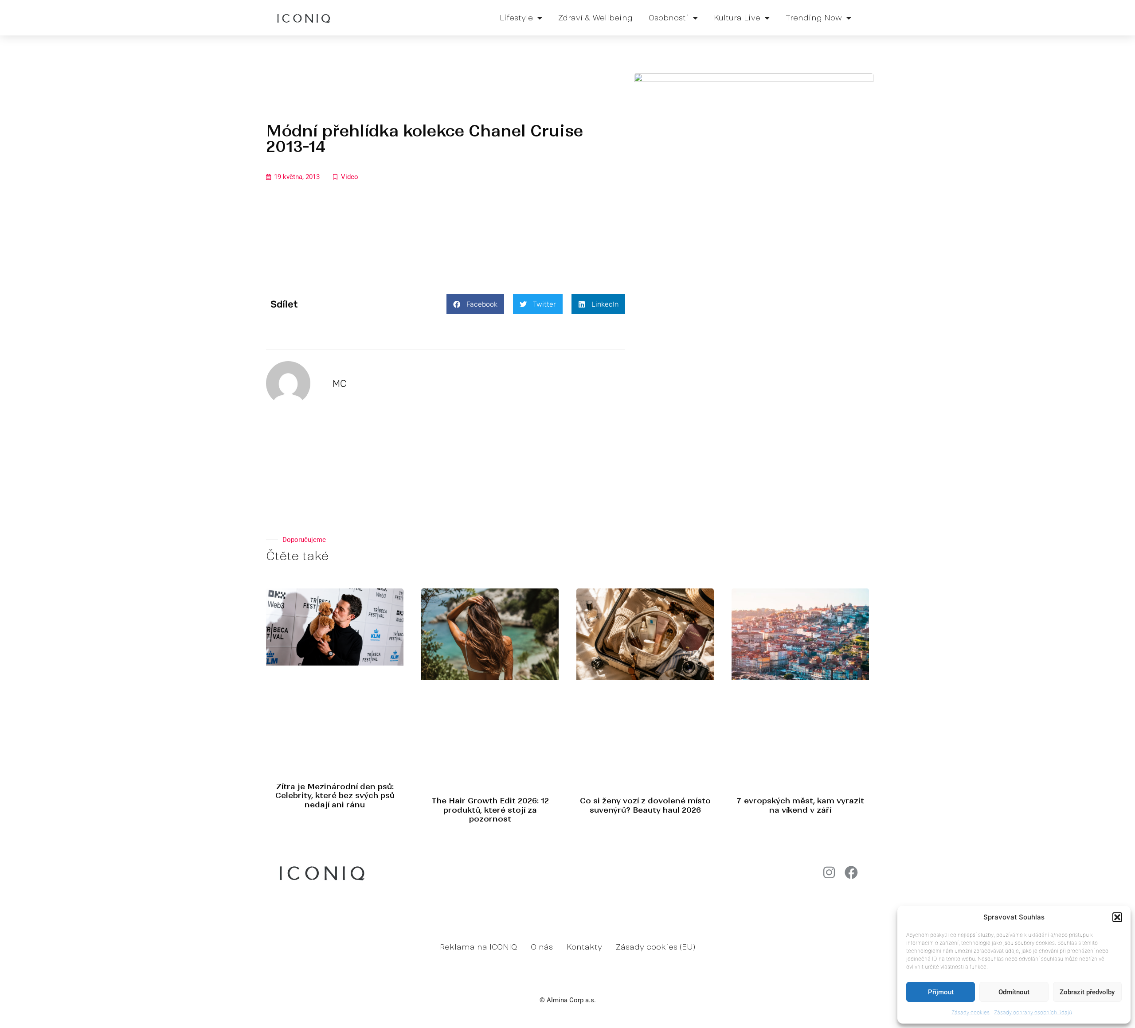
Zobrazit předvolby (1087, 992)
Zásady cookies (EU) (655, 947)
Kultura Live (737, 18)
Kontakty (584, 947)
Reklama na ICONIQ (478, 947)
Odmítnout (1013, 992)
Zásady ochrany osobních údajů (1033, 1012)
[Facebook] (851, 872)
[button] (1117, 917)
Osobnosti (669, 18)
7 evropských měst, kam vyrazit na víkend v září (800, 805)
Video (349, 177)
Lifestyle (516, 18)
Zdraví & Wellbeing (595, 18)
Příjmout (941, 992)
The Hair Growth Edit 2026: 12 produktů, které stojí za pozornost (490, 810)
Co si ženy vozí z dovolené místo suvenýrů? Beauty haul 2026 (645, 805)
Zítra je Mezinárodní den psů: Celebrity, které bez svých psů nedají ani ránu (335, 796)
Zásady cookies (970, 1012)
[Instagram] (829, 872)
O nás (542, 947)
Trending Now (814, 18)
